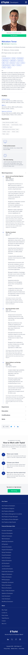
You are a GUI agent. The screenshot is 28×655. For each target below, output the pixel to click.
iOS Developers (5, 563)
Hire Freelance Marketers (8, 511)
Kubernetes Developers (7, 571)
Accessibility (21, 648)
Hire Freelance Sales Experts (9, 522)
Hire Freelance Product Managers (10, 519)
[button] (14, 173)
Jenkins (22, 62)
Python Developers (6, 585)
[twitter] (11, 426)
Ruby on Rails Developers (8, 590)
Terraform (19, 65)
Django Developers (6, 552)
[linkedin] (17, 426)
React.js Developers (7, 588)
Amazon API (20, 60)
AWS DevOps (13, 60)
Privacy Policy (7, 648)
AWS (3, 62)
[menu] (26, 2)
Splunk (9, 67)
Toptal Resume (5, 618)
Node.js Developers (6, 577)
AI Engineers (5, 544)
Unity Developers (6, 599)
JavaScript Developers (7, 568)
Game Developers (6, 558)
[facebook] (14, 426)
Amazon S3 (12, 62)
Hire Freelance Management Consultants (12, 514)
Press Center (5, 615)
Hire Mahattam (14, 35)
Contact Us (4, 612)
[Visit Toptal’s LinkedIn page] (8, 639)
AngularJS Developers (7, 549)
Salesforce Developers (7, 593)
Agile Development (6, 65)
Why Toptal (4, 610)
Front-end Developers (7, 533)
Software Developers (7, 536)
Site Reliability (20, 58)
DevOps (13, 58)
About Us (4, 623)
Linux (18, 62)
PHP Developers (6, 579)
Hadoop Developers (7, 560)
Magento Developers (7, 574)
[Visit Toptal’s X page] (12, 639)
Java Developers (6, 566)
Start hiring (14, 491)
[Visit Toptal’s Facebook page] (16, 639)
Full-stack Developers (7, 530)
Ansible (4, 67)
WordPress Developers (7, 601)
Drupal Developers (6, 555)
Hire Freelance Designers (8, 508)
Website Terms (14, 648)
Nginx (13, 65)
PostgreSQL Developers (7, 582)
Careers (4, 621)
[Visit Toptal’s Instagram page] (20, 639)
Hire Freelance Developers (8, 505)
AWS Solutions (5, 60)
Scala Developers (6, 596)
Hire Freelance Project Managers (10, 516)
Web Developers (6, 538)
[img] (9, 44)
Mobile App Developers (7, 541)
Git (7, 62)
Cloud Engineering (6, 58)
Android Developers (7, 547)
